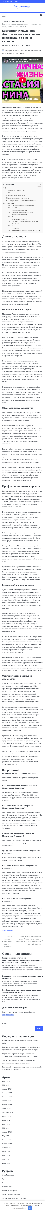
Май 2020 (5, 1159)
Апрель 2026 (7, 1089)
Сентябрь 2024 (7, 1112)
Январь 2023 (6, 1151)
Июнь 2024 (6, 1124)
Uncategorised (7, 930)
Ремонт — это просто (9, 1190)
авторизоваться (8, 1014)
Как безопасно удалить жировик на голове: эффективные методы (21, 991)
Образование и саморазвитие (17, 193)
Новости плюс (7, 1186)
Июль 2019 (6, 1163)
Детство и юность (11, 188)
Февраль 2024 (7, 1140)
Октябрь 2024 (7, 1108)
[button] (38, 185)
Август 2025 (6, 1101)
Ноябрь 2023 (7, 1144)
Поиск (4, 1023)
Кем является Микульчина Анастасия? (23, 206)
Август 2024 (6, 1116)
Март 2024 (6, 1136)
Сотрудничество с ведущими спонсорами (22, 201)
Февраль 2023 (7, 1147)
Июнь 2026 (6, 1081)
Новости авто (7, 1183)
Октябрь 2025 (7, 1097)
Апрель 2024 (7, 1132)
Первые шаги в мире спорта (17, 190)
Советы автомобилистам (11, 1194)
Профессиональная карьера (15, 195)
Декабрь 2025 (7, 1093)
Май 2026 (5, 1085)
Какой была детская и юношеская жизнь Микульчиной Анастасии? (24, 209)
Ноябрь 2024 (7, 1104)
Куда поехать (7, 1179)
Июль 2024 (6, 1120)
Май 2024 (6, 1128)
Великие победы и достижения (18, 198)
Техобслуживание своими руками (14, 1198)
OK (30, 1208)
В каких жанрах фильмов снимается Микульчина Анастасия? (23, 218)
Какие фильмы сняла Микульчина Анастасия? (26, 230)
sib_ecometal (24, 45)
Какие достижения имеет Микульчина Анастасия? (23, 227)
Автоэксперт (22, 6)
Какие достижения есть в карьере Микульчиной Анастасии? (22, 213)
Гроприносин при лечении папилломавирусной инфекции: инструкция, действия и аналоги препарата (22, 960)
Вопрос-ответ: (10, 203)
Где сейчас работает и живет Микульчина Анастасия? (25, 222)
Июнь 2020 (6, 1155)
